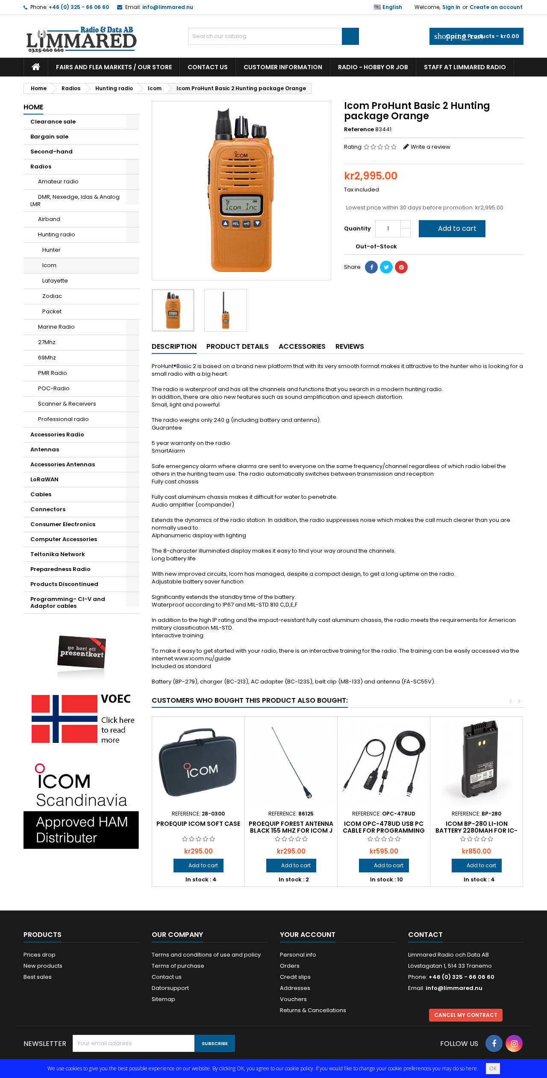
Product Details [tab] (237, 346)
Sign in (451, 7)
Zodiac (52, 296)
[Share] (371, 267)
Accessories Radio (57, 434)
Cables (40, 494)
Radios (40, 166)
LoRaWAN (44, 479)
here (471, 1068)
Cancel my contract (465, 1015)
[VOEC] (81, 718)
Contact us (208, 67)
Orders (290, 966)
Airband (49, 219)
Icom (49, 265)
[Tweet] (386, 267)
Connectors (47, 509)
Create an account (496, 7)
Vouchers (293, 999)
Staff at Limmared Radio (465, 67)
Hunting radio (56, 234)
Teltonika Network (57, 554)
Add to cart (451, 228)
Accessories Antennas (62, 464)
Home (33, 107)
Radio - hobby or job (373, 67)
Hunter (51, 250)
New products (43, 966)
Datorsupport (170, 988)
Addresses (295, 988)
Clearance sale (53, 122)
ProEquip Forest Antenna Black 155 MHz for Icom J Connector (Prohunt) (291, 830)
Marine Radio (56, 327)
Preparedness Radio (60, 569)
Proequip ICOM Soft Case (198, 823)
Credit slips (295, 977)
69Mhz (47, 357)
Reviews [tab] (349, 346)
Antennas (44, 449)
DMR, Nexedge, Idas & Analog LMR (75, 200)
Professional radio (63, 419)
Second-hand (51, 151)
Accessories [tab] (302, 346)
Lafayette (55, 281)
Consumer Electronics (62, 524)
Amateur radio (58, 181)
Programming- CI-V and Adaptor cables (67, 602)
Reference (359, 129)
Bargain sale (49, 137)
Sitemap (163, 999)
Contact (425, 935)
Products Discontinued (64, 584)
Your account (307, 935)
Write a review (430, 147)
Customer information (283, 67)
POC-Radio (54, 388)
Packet (52, 311)
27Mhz (47, 342)
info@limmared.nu (167, 7)
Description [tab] (174, 346)
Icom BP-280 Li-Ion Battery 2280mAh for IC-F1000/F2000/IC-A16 (476, 830)
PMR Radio (52, 373)
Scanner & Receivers (67, 404)
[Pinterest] (401, 267)
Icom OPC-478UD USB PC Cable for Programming (384, 827)
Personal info (298, 955)
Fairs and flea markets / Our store (114, 67)
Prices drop (40, 955)
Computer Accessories (63, 539)
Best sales (38, 977)
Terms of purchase (178, 966)
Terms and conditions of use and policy (206, 955)
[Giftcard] (81, 651)
